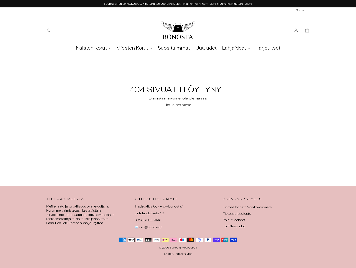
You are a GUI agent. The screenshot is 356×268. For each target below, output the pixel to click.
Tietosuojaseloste (237, 214)
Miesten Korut (132, 48)
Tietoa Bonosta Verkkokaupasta (247, 207)
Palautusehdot (234, 220)
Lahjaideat (234, 48)
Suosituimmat (174, 48)
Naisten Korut (92, 48)
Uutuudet (206, 48)
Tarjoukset (268, 48)
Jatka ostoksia (178, 104)
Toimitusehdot (234, 226)
